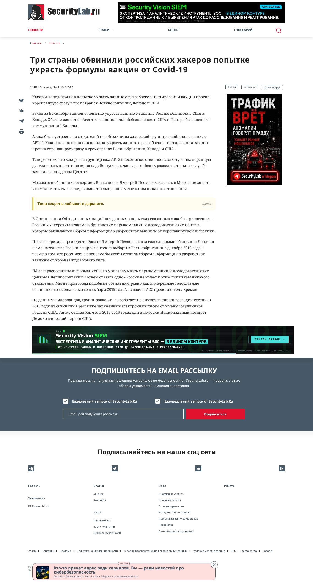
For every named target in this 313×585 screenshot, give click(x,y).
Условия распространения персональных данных (155, 550)
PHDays (229, 485)
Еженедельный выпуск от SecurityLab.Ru (198, 401)
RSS (233, 550)
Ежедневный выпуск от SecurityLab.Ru (104, 401)
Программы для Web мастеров (178, 518)
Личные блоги (102, 520)
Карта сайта (249, 550)
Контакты (48, 550)
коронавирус (272, 87)
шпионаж (250, 87)
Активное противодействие (176, 531)
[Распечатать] (21, 131)
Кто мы (31, 550)
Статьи (98, 485)
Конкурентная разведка (174, 512)
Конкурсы (99, 500)
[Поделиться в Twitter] (21, 100)
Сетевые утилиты (170, 500)
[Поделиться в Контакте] (21, 110)
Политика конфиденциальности (97, 550)
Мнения (98, 493)
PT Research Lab (38, 506)
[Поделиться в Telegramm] (21, 121)
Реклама (124, 563)
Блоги (173, 30)
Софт (162, 485)
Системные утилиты (171, 493)
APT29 (232, 87)
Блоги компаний (104, 526)
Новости (35, 30)
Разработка (166, 524)
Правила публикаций (107, 532)
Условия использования (209, 550)
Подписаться (215, 414)
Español (268, 550)
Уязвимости (36, 498)
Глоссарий (243, 30)
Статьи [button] (103, 30)
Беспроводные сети (171, 506)
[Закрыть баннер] (214, 564)
